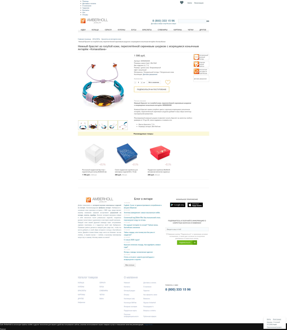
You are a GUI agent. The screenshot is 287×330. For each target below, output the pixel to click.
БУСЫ (102, 286)
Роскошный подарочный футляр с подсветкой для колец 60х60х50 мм (94, 171)
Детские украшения (150, 74)
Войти (269, 319)
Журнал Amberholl (149, 302)
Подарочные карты (130, 310)
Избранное (81, 302)
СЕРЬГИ (102, 282)
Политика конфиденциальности (131, 315)
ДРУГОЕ (81, 298)
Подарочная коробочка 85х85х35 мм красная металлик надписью (159, 171)
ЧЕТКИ (102, 294)
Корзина (269, 322)
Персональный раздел (274, 327)
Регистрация (277, 319)
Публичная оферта (149, 316)
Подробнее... (149, 324)
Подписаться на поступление (151, 89)
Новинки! (127, 282)
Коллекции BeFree (130, 302)
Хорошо (3, 329)
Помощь (85, 1)
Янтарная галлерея (130, 306)
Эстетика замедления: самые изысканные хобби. (142, 212)
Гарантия (85, 8)
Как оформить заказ (150, 294)
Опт (83, 12)
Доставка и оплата (89, 3)
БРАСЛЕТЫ (82, 290)
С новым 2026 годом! (132, 240)
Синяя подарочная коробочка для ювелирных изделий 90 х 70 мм (126, 171)
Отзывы (85, 14)
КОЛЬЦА (81, 282)
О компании (86, 5)
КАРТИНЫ (81, 294)
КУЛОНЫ (81, 286)
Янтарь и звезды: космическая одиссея (138, 252)
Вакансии (146, 298)
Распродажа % (148, 306)
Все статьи (129, 265)
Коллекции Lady (129, 298)
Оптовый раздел (129, 290)
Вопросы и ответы (149, 310)
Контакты (85, 10)
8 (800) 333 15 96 (163, 20)
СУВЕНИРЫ (104, 290)
